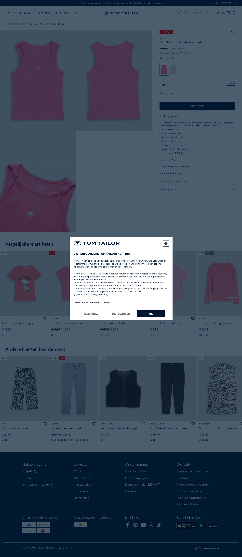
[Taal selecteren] (166, 243)
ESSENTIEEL (91, 313)
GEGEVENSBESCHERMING (86, 302)
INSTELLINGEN (121, 313)
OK (151, 313)
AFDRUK (107, 302)
